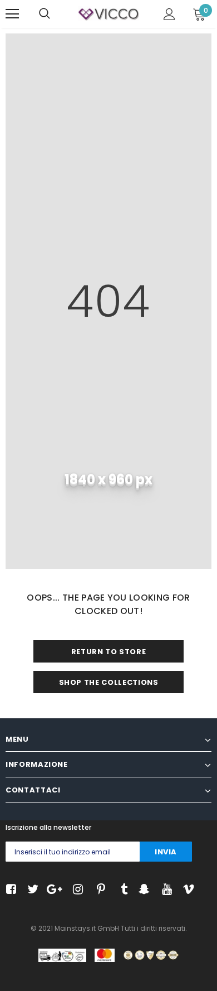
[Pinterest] (98, 890)
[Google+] (54, 890)
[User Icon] (169, 14)
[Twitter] (31, 890)
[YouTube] (165, 890)
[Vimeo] (187, 890)
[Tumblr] (120, 890)
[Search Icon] (44, 14)
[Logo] (108, 13)
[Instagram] (76, 890)
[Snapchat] (143, 890)
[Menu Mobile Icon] (12, 14)
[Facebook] (9, 890)
